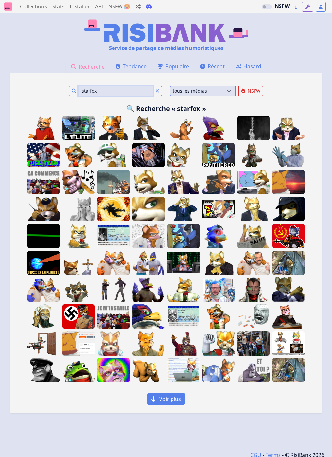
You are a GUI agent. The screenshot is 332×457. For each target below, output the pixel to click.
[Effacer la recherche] (157, 91)
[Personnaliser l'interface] (307, 7)
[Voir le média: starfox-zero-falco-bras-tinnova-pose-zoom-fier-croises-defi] (148, 316)
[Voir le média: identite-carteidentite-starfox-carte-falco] (113, 236)
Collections (33, 6)
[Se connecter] (321, 7)
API (99, 6)
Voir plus (169, 399)
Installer (80, 6)
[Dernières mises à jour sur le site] (296, 7)
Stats (58, 6)
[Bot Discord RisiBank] (148, 6)
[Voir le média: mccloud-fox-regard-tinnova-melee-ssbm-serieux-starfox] (183, 289)
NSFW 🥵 (119, 6)
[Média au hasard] (138, 6)
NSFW (282, 6)
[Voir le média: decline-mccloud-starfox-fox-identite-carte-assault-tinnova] (183, 316)
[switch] (267, 6)
